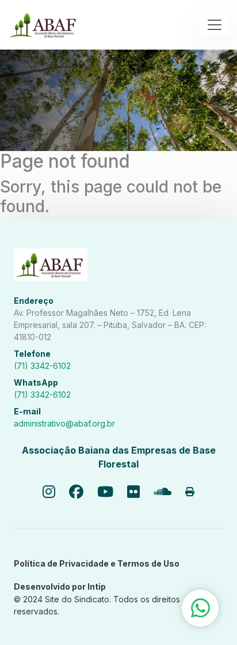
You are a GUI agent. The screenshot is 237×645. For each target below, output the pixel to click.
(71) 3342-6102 (42, 366)
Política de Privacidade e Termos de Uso (96, 563)
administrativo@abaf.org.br (64, 423)
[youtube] (105, 492)
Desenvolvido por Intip (60, 586)
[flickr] (133, 492)
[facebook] (76, 492)
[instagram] (49, 492)
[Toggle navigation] (214, 25)
